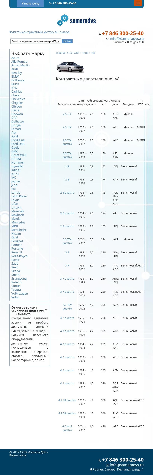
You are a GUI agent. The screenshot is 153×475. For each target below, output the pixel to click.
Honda (16, 159)
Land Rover (19, 196)
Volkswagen (19, 293)
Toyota (16, 290)
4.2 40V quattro (67, 306)
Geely (15, 147)
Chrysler (17, 103)
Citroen (16, 106)
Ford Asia (17, 140)
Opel (14, 237)
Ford (14, 136)
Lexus (15, 200)
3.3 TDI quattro (67, 241)
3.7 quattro (67, 278)
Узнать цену (30, 3)
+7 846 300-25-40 (64, 3)
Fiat (13, 133)
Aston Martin (20, 65)
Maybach (17, 215)
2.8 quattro (67, 192)
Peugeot (17, 241)
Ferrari (16, 129)
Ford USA (17, 144)
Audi (14, 69)
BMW (15, 76)
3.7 (67, 252)
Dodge (16, 125)
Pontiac (16, 245)
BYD (14, 88)
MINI (14, 226)
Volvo (15, 297)
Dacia (15, 110)
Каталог (74, 52)
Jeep (14, 185)
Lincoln (16, 207)
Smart (15, 275)
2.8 (67, 166)
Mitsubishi (18, 230)
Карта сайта (17, 455)
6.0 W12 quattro (67, 428)
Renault (16, 252)
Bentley (16, 73)
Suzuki (15, 286)
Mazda (16, 219)
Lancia (15, 192)
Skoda (15, 271)
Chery (15, 95)
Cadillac (16, 91)
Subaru (16, 282)
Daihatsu (17, 121)
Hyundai (17, 166)
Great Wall (18, 155)
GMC (14, 151)
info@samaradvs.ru (127, 38)
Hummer (17, 162)
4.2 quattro (67, 318)
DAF (14, 118)
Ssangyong (19, 278)
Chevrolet (18, 99)
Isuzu (15, 174)
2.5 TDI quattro (67, 142)
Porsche (17, 248)
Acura (15, 58)
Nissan (16, 234)
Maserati (17, 211)
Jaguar (15, 181)
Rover (15, 260)
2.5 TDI (67, 114)
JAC (13, 177)
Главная (61, 52)
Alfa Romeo (19, 61)
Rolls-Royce (19, 256)
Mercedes (18, 222)
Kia (13, 189)
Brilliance (17, 80)
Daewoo (17, 114)
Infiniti (15, 170)
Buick (15, 84)
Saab (14, 263)
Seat (14, 267)
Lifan (14, 204)
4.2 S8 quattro (67, 400)
